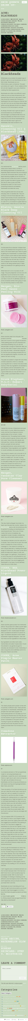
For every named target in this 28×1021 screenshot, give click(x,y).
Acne (22, 19)
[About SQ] (3, 9)
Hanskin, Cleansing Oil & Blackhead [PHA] (13, 129)
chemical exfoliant (17, 338)
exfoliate (13, 27)
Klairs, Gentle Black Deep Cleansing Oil (12, 210)
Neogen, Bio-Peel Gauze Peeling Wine (11, 289)
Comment (22, 977)
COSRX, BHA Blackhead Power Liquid (13, 570)
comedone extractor (7, 26)
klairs (8, 29)
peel (14, 31)
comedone (23, 24)
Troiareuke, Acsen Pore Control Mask (15, 894)
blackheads (4, 22)
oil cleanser (15, 166)
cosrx (16, 26)
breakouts (12, 22)
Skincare (14, 21)
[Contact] (2, 9)
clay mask (17, 24)
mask (22, 29)
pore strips (18, 896)
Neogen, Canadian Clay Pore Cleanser (11, 476)
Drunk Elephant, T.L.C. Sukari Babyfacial (13, 382)
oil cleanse (9, 31)
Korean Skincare (6, 21)
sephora (18, 31)
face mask (20, 27)
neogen (3, 31)
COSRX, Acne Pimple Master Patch (11, 658)
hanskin (3, 29)
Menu (25, 2)
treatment (10, 32)
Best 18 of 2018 (5, 527)
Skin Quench (10, 2)
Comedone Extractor (8, 733)
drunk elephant (5, 27)
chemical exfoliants (7, 24)
